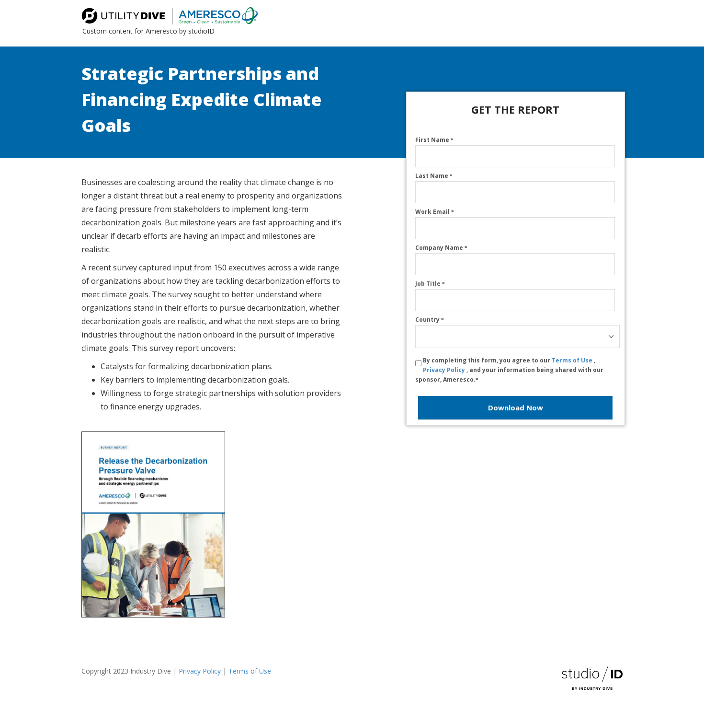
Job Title (430, 283)
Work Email (434, 212)
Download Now (515, 407)
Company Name (441, 248)
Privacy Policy (444, 370)
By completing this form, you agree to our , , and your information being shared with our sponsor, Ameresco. (509, 370)
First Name (434, 140)
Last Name (434, 176)
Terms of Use (573, 360)
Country (429, 319)
